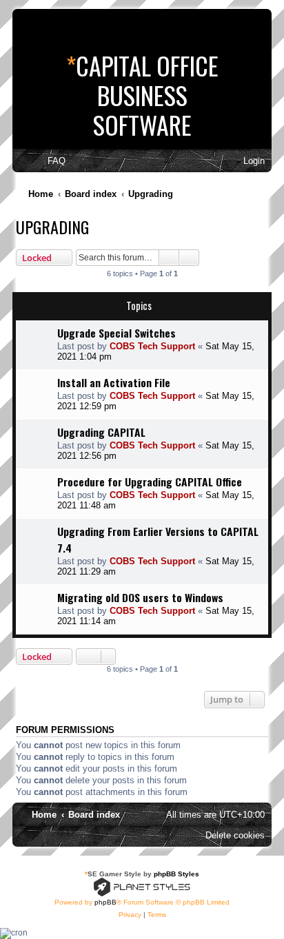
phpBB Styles (176, 874)
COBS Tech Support (152, 346)
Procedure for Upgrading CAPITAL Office (149, 481)
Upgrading (52, 226)
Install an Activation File (113, 382)
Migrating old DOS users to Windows (140, 597)
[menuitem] (50, 161)
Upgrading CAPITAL (101, 432)
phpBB (105, 902)
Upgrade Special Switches (116, 332)
